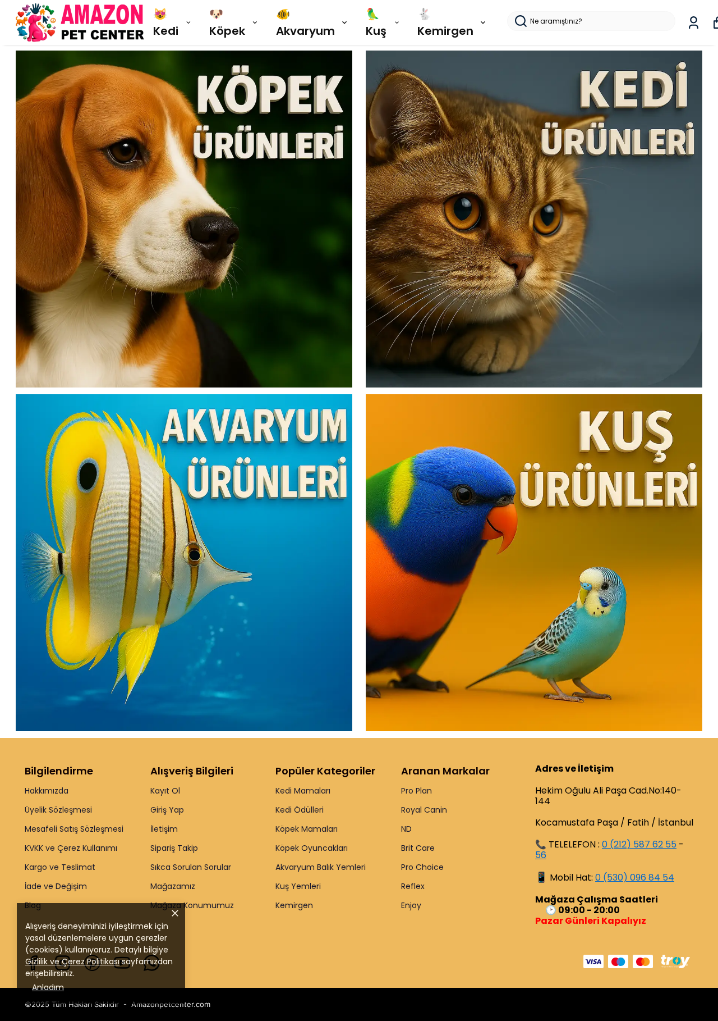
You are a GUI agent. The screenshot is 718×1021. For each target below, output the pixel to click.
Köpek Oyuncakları (311, 848)
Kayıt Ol (165, 790)
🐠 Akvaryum (305, 22)
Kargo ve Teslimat (60, 867)
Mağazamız (172, 886)
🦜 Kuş (376, 22)
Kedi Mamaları (302, 790)
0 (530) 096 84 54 (634, 877)
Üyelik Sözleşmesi (58, 809)
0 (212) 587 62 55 (639, 844)
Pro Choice (422, 867)
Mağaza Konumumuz (192, 905)
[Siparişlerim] (694, 23)
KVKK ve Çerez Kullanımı (71, 848)
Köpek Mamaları (306, 829)
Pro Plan (416, 790)
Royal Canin (424, 809)
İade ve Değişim (56, 886)
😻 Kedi (165, 22)
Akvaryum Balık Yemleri (320, 867)
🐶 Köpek (227, 22)
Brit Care (418, 848)
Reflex (413, 886)
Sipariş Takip (174, 848)
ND (406, 829)
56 (540, 855)
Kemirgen (294, 905)
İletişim (164, 829)
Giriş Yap (167, 809)
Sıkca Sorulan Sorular (190, 867)
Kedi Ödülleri (299, 809)
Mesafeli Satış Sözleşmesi (74, 829)
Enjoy (411, 905)
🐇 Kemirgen (445, 22)
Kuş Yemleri (298, 886)
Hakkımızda (46, 790)
